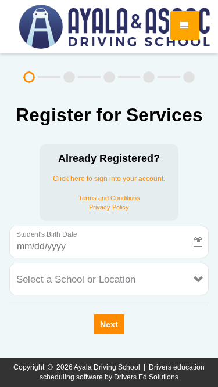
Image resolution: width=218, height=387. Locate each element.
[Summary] (189, 77)
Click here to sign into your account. (109, 179)
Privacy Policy (109, 207)
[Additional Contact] (109, 77)
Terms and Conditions (109, 197)
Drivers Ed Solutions (146, 377)
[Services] (29, 77)
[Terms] (149, 77)
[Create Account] (69, 77)
